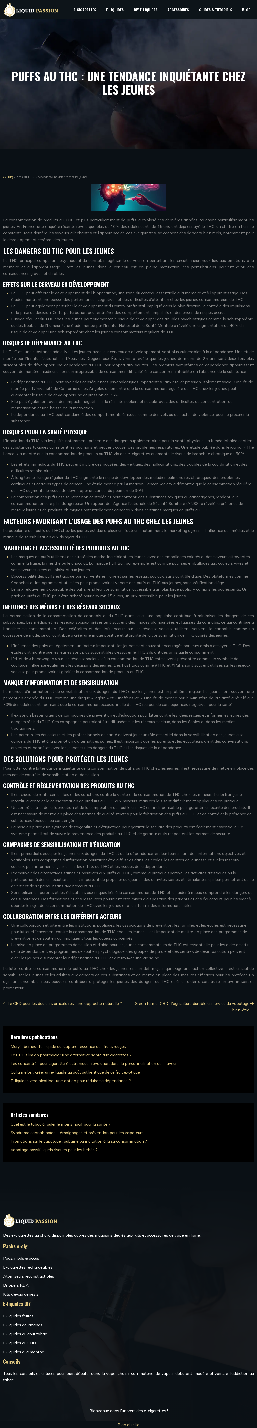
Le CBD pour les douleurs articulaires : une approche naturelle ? (65, 1003)
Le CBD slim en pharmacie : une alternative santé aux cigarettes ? (71, 1054)
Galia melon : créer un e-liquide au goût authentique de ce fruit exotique (75, 1072)
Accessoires (178, 9)
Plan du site (128, 1424)
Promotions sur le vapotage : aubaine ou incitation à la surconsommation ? (79, 1141)
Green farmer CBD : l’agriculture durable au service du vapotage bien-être (192, 1006)
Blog (246, 9)
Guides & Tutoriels (215, 9)
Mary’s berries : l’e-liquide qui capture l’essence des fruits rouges (68, 1046)
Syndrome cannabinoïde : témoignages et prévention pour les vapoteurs (77, 1132)
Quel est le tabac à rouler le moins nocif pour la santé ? (60, 1124)
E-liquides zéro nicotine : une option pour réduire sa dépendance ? (71, 1080)
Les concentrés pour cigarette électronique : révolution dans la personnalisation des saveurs (95, 1063)
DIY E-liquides (145, 9)
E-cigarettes (85, 9)
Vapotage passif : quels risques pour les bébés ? (54, 1149)
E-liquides (115, 9)
